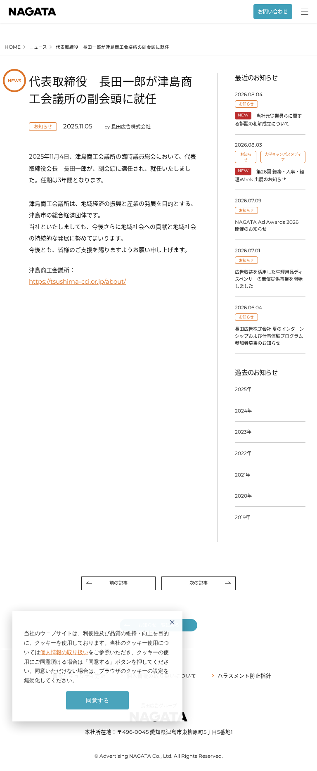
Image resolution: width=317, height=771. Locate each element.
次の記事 (198, 582)
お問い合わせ (273, 11)
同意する (97, 700)
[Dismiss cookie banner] (172, 623)
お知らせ (43, 126)
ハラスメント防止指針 (244, 675)
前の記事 (118, 582)
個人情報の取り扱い (64, 652)
